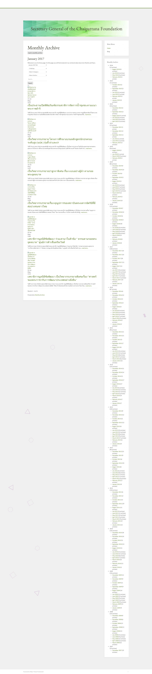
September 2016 (117, 303)
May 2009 (115, 598)
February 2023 (116, 96)
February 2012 (116, 480)
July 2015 (115, 351)
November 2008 (117, 619)
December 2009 (117, 575)
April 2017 (115, 276)
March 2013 (116, 438)
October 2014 (116, 376)
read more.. (88, 114)
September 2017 (117, 262)
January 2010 (116, 567)
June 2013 (115, 432)
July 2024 (115, 73)
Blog (108, 51)
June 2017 (115, 272)
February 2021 (116, 142)
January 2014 (116, 403)
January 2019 (116, 200)
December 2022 (117, 108)
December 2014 (117, 368)
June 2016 (115, 312)
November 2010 (117, 536)
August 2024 (116, 69)
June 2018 (115, 229)
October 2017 (116, 258)
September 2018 (117, 220)
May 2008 (115, 639)
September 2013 (117, 422)
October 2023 (116, 84)
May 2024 (115, 75)
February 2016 (116, 320)
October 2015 (116, 339)
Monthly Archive (40, 295)
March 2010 (116, 559)
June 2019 (115, 187)
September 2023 (117, 88)
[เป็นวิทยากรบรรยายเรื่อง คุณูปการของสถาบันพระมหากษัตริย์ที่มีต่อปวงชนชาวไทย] (32, 189)
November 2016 (117, 295)
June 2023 (115, 94)
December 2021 (117, 127)
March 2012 (116, 478)
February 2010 (116, 563)
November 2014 (117, 372)
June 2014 (115, 389)
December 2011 (117, 492)
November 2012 (117, 455)
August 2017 (116, 266)
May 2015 (115, 355)
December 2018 (117, 208)
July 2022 (115, 117)
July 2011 (115, 511)
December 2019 (117, 166)
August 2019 (116, 181)
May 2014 (115, 391)
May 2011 (115, 515)
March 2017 (116, 278)
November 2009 (117, 579)
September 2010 (117, 544)
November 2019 (117, 169)
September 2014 (117, 380)
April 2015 (115, 357)
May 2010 (115, 556)
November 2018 (117, 212)
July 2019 (115, 185)
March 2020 (116, 156)
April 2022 (115, 121)
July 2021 (115, 139)
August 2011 (116, 507)
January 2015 (116, 361)
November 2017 (117, 254)
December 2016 (117, 291)
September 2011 (117, 503)
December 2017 (117, 250)
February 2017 (116, 279)
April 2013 (115, 436)
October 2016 (116, 299)
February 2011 (116, 521)
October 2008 (116, 623)
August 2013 (116, 426)
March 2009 (116, 602)
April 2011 (115, 517)
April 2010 (115, 557)
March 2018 (116, 235)
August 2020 (116, 150)
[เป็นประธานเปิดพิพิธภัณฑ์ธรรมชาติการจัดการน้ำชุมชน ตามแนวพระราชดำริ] (32, 92)
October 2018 (116, 216)
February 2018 (116, 239)
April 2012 (115, 476)
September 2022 (117, 111)
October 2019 (116, 173)
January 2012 (116, 484)
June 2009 (115, 596)
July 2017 (115, 270)
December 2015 (117, 332)
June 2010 (115, 554)
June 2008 (115, 637)
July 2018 (115, 227)
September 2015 (117, 343)
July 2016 (115, 310)
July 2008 (115, 635)
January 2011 (116, 525)
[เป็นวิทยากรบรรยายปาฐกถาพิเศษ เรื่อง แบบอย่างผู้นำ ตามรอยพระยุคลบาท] (32, 157)
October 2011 (116, 500)
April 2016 (115, 316)
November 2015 (117, 335)
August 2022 (116, 115)
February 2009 (116, 604)
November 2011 (117, 496)
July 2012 (115, 471)
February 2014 (116, 399)
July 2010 (115, 552)
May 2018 (115, 231)
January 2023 (116, 100)
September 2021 (117, 135)
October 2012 (116, 459)
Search (30, 83)
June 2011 (115, 513)
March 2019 (116, 193)
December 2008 (117, 615)
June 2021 (115, 140)
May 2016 (115, 314)
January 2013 (116, 444)
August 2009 (116, 590)
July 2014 (115, 388)
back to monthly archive (35, 53)
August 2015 (116, 347)
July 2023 (115, 92)
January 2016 (116, 324)
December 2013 (117, 411)
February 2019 (116, 196)
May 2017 (115, 274)
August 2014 (116, 384)
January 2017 (116, 283)
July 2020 (115, 154)
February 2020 (116, 158)
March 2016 (116, 318)
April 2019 (115, 191)
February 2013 (116, 440)
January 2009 (116, 608)
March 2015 (116, 359)
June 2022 (115, 119)
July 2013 (115, 430)
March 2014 (116, 395)
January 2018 (116, 243)
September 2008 (117, 627)
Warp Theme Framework (37, 671)
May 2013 (115, 434)
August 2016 (116, 306)
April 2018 (115, 233)
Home (108, 48)
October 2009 (116, 583)
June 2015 (115, 353)
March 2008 (116, 642)
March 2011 (116, 519)
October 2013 (116, 418)
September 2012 (117, 463)
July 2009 (115, 594)
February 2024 (116, 77)
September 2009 (117, 586)
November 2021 (117, 131)
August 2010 (116, 548)
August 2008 (116, 631)
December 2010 (117, 532)
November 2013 (117, 415)
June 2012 (115, 472)
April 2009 (115, 600)
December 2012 (117, 451)
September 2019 (117, 177)
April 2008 (115, 640)
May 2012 (115, 474)
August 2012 (116, 467)
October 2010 (116, 540)
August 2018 (116, 223)
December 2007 (117, 650)
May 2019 (115, 189)
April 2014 (115, 393)
